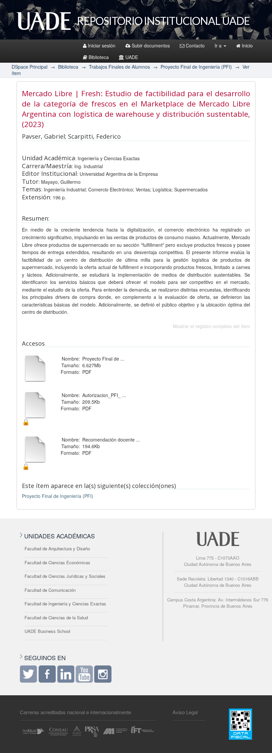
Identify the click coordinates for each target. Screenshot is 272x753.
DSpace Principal (29, 66)
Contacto (195, 45)
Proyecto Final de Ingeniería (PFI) (196, 66)
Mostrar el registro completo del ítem (211, 326)
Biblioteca (99, 57)
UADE (131, 57)
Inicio (247, 45)
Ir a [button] (219, 45)
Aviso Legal (185, 712)
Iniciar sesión (101, 45)
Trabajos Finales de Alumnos (119, 66)
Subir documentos (151, 45)
